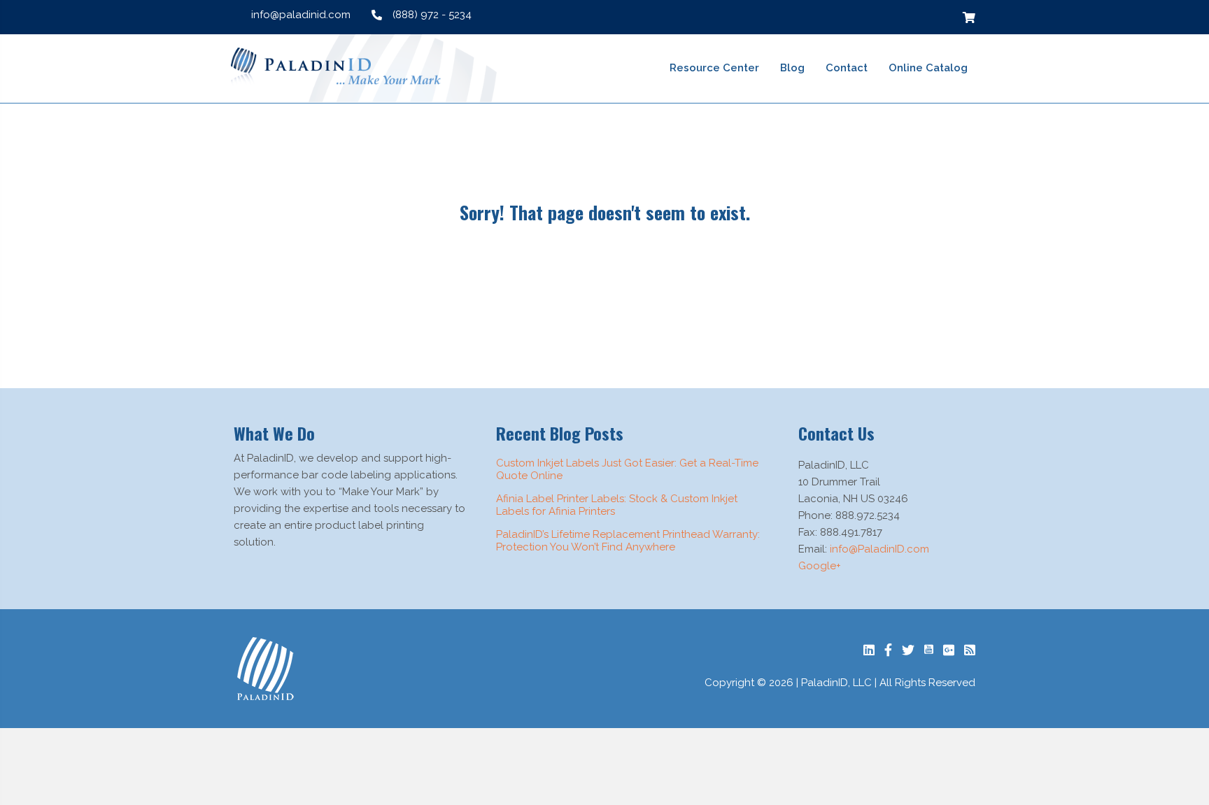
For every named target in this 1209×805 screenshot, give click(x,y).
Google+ (819, 566)
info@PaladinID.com (879, 549)
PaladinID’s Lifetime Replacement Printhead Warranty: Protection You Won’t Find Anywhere (628, 540)
